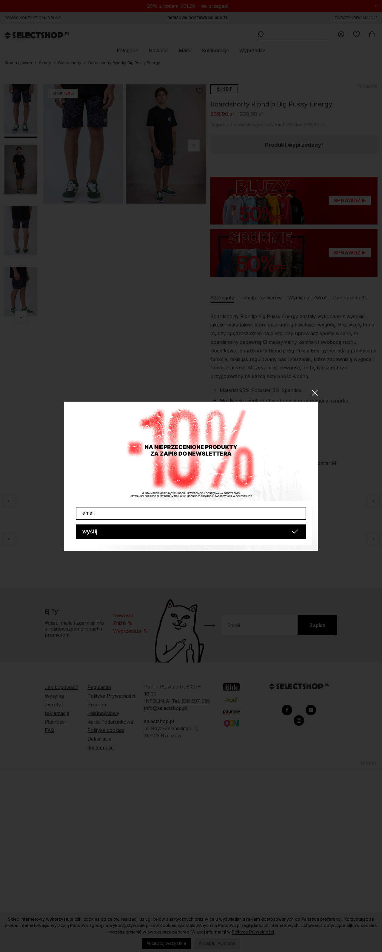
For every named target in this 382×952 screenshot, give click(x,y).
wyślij (90, 531)
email (88, 513)
